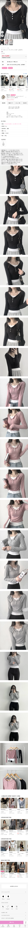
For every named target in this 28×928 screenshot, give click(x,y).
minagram (11, 852)
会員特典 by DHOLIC (14, 886)
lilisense (18, 809)
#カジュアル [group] (4, 68)
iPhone (3, 899)
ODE (18, 852)
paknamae (2, 873)
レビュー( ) (17, 103)
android (8, 899)
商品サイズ (11, 103)
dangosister (11, 830)
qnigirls (10, 809)
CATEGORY (2, 926)
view (25, 97)
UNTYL (2, 852)
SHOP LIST (8, 926)
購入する (12, 922)
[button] (26, 18)
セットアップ (3, 48)
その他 (8, 48)
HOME (14, 926)
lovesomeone (3, 809)
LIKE (19, 926)
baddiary (18, 873)
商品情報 (3, 103)
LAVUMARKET (3, 830)
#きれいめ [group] (10, 68)
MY (25, 926)
